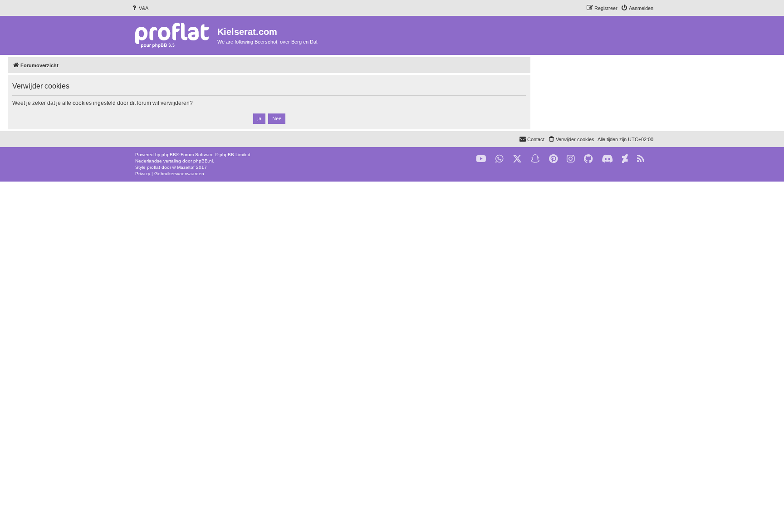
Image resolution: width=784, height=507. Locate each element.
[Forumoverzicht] (174, 34)
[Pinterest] (553, 159)
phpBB (169, 154)
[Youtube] (481, 159)
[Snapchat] (535, 159)
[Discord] (607, 159)
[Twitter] (517, 159)
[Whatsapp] (499, 159)
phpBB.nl (203, 160)
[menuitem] (139, 8)
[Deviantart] (625, 159)
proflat (153, 167)
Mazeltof (186, 167)
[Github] (588, 159)
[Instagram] (570, 159)
